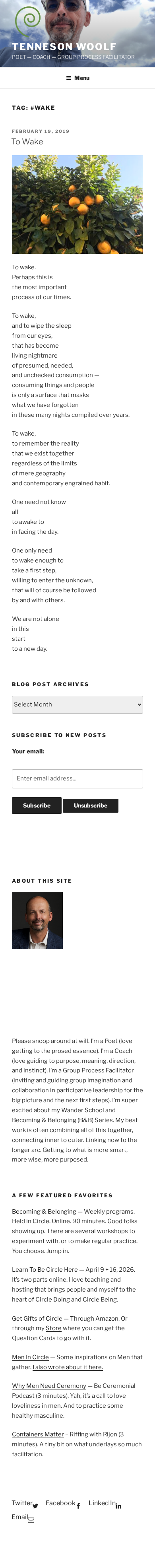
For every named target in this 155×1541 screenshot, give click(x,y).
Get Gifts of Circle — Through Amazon (65, 1318)
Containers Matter (38, 1434)
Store (54, 1328)
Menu (81, 77)
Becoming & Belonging (44, 1211)
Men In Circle (30, 1357)
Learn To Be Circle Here (45, 1269)
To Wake (27, 141)
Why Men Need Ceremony (49, 1385)
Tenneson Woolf (64, 47)
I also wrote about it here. (68, 1367)
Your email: (28, 751)
